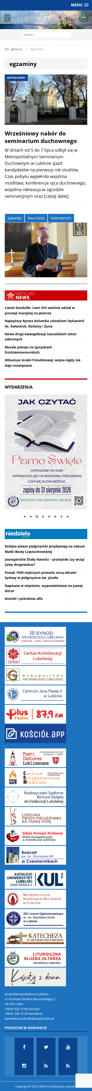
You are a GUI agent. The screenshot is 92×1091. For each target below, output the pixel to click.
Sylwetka (14, 218)
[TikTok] (46, 1065)
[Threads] (68, 1065)
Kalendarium (61, 218)
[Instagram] (24, 1065)
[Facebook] (24, 1047)
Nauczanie (36, 218)
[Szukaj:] (46, 34)
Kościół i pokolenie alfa (23, 598)
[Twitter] (46, 1047)
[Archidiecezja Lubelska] (46, 20)
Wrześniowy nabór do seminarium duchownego (41, 136)
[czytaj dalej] (56, 196)
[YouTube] (68, 1047)
